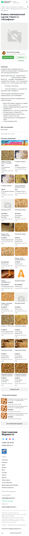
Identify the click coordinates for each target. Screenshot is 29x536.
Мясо (3, 470)
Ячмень (3, 8)
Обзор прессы (6, 480)
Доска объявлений (11, 7)
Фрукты (4, 477)
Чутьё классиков (7, 482)
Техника (4, 472)
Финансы (4, 462)
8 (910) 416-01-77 (7, 445)
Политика (5, 460)
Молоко (4, 467)
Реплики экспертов (8, 487)
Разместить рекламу (7, 501)
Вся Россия (4, 129)
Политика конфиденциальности (11, 528)
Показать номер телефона (8, 58)
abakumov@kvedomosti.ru (9, 507)
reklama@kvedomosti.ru (8, 498)
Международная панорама (10, 485)
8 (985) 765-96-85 (8, 442)
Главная (3, 7)
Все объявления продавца (14, 423)
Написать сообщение (21, 58)
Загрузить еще (14, 389)
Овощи (4, 475)
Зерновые (20, 7)
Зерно (3, 465)
